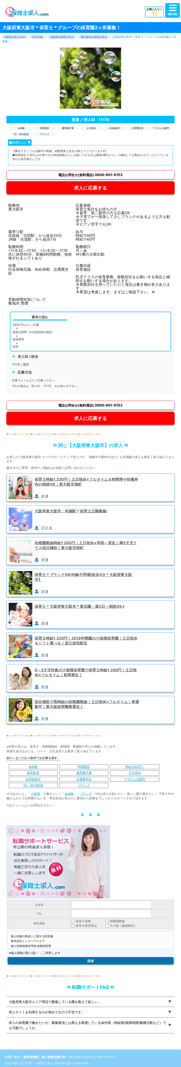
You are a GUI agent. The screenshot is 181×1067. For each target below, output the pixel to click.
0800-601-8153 (90, 175)
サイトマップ (106, 1057)
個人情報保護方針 (53, 1057)
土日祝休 (135, 773)
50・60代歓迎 (33, 785)
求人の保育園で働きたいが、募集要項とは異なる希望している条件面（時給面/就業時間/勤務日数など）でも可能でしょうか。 (87, 1025)
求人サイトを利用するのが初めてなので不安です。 (47, 1012)
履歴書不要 (84, 773)
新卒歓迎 (33, 773)
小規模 (35, 794)
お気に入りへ (154, 9)
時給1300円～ (134, 767)
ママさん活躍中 (134, 779)
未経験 (33, 767)
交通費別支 (84, 779)
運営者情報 (30, 1057)
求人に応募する (90, 188)
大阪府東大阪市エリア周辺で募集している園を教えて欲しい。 (55, 1002)
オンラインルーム (81, 1057)
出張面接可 (33, 779)
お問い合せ (12, 1057)
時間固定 (84, 767)
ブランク (84, 785)
